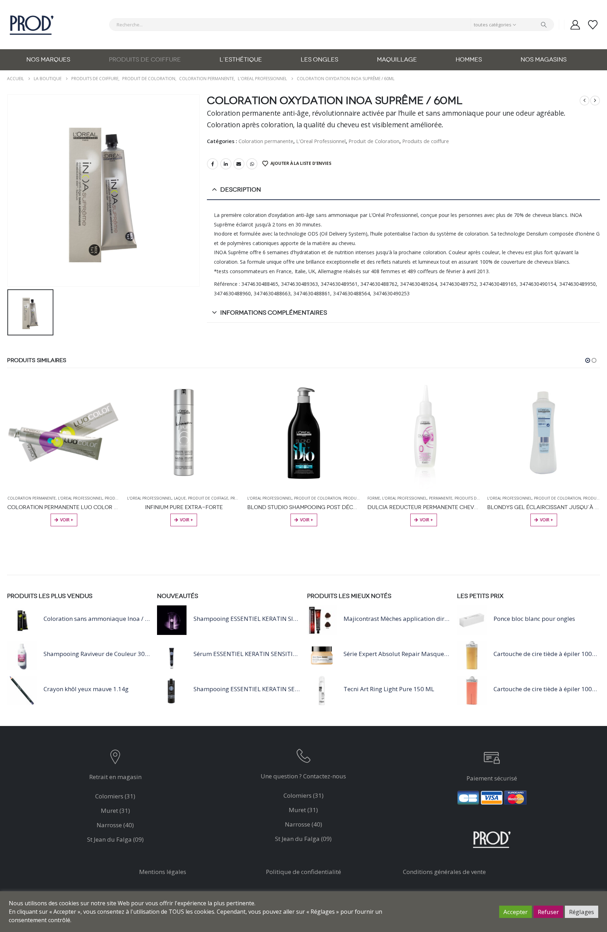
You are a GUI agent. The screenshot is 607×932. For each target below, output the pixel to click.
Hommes (469, 59)
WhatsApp (251, 163)
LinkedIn (225, 163)
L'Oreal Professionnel (321, 140)
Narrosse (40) (115, 825)
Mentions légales (162, 872)
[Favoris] (593, 25)
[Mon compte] (575, 25)
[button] (588, 360)
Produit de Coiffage (208, 498)
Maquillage (397, 59)
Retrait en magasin (115, 777)
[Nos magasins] (115, 758)
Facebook (212, 163)
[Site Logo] (31, 24)
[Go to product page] (63, 433)
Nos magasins (544, 59)
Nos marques (48, 59)
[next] (595, 100)
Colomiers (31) (115, 796)
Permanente (440, 498)
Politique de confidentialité (303, 872)
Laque (180, 498)
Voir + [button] (306, 520)
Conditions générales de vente (444, 872)
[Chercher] (544, 25)
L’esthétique (241, 59)
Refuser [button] (548, 912)
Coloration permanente (266, 140)
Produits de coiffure (145, 59)
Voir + (66, 520)
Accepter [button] (515, 912)
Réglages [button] (581, 912)
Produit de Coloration (373, 140)
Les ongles (319, 59)
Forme (373, 498)
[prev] (584, 100)
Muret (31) (115, 810)
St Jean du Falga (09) (115, 839)
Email (238, 163)
